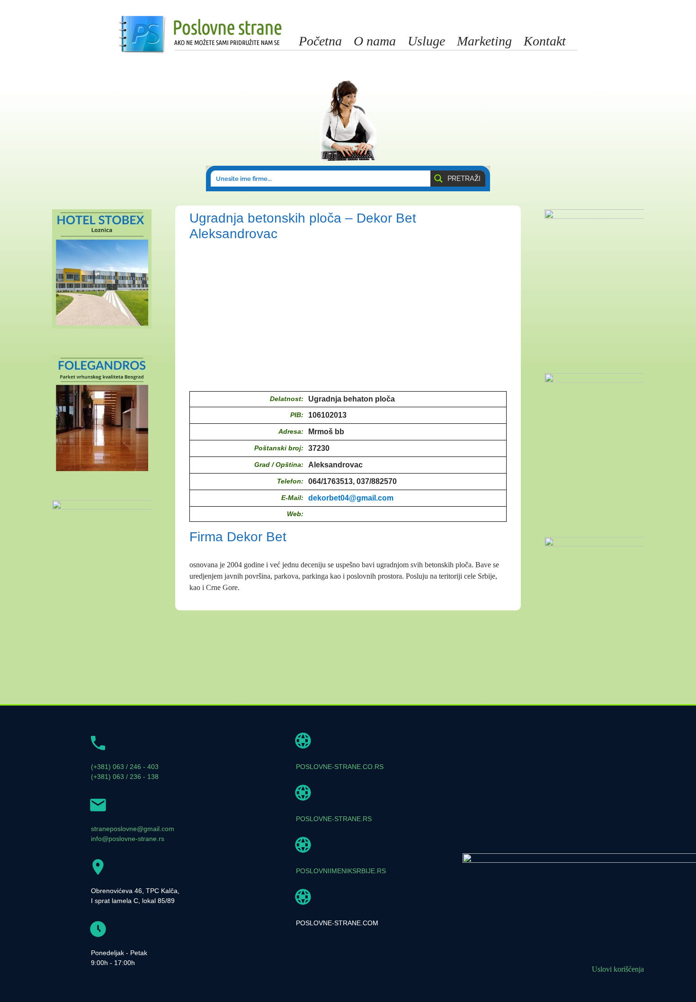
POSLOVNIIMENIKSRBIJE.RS (341, 871)
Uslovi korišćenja (618, 969)
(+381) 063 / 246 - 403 (125, 766)
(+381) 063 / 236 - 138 (125, 776)
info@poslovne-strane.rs (127, 838)
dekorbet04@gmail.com (350, 498)
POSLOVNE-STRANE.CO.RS (340, 766)
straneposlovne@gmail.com (132, 828)
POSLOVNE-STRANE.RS (334, 819)
